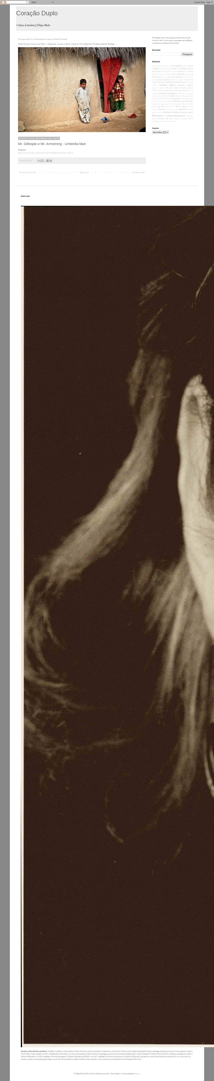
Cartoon (184, 66)
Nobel (159, 99)
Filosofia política (167, 71)
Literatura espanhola (164, 82)
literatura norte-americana (168, 115)
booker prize (169, 109)
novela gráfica (183, 119)
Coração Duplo (37, 13)
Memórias (179, 96)
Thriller (190, 104)
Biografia (177, 65)
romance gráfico (164, 121)
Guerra (174, 74)
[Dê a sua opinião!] (41, 160)
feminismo (160, 112)
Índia (175, 121)
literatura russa (163, 118)
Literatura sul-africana (185, 93)
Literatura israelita (158, 88)
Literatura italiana (172, 88)
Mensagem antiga (138, 172)
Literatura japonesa (186, 88)
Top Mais (161, 106)
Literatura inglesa (167, 84)
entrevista (183, 109)
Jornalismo (171, 77)
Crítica (173, 68)
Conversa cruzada (165, 69)
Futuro (174, 71)
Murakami (185, 96)
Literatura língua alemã (179, 90)
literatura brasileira (172, 111)
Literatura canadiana (177, 80)
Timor (154, 106)
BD (172, 66)
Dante (178, 69)
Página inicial (84, 172)
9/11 (153, 66)
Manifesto (172, 96)
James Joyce (164, 77)
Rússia (171, 104)
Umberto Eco (170, 106)
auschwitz (161, 109)
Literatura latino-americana (161, 90)
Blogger (137, 1073)
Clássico (155, 68)
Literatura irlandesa (185, 85)
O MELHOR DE (167, 99)
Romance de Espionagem (160, 104)
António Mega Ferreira (163, 66)
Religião (182, 101)
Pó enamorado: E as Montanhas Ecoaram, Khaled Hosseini (42, 39)
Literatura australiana (163, 79)
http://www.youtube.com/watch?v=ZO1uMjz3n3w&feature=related (45, 152)
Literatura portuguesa (167, 93)
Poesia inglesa (184, 99)
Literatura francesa (179, 82)
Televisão (184, 104)
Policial (170, 101)
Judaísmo (178, 77)
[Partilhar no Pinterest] (50, 160)
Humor (188, 74)
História (181, 74)
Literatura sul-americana (160, 96)
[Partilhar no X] (44, 160)
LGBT (184, 77)
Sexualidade (177, 104)
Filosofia (159, 71)
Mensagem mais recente (27, 172)
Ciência (190, 66)
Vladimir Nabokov (181, 106)
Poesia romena (163, 101)
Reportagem (189, 101)
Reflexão (176, 101)
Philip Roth (176, 98)
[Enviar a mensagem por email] (38, 160)
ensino (176, 109)
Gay (187, 71)
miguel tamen (173, 119)
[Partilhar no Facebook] (47, 160)
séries (171, 121)
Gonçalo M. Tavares (164, 74)
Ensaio (184, 68)
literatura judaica (186, 112)
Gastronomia (181, 71)
